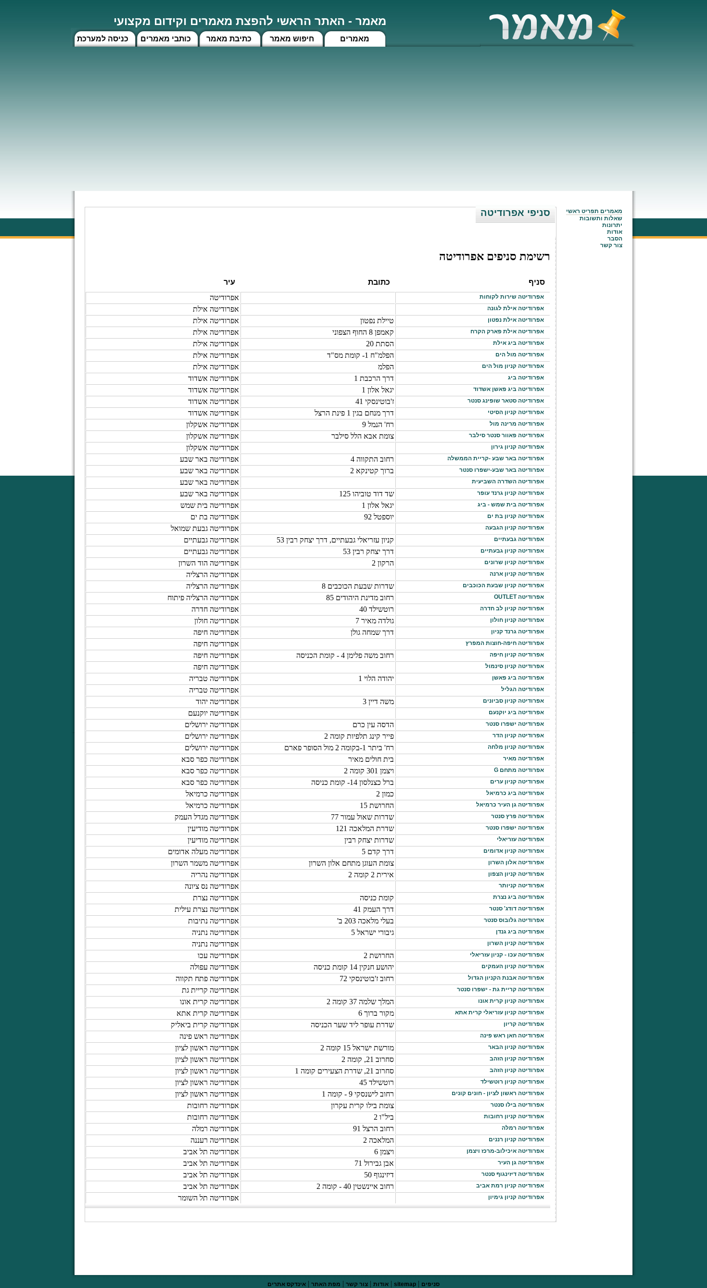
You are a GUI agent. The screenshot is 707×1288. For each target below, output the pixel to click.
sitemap (405, 1284)
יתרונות (612, 225)
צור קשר (357, 1284)
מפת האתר (326, 1284)
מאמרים (354, 39)
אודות (614, 231)
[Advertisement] (353, 118)
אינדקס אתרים (286, 1284)
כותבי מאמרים (165, 39)
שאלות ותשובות (601, 218)
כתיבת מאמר (229, 39)
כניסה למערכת (102, 39)
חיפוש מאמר (292, 39)
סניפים (430, 1284)
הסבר (614, 238)
